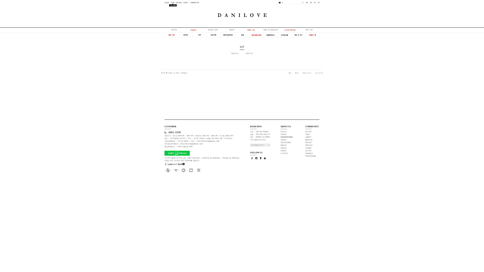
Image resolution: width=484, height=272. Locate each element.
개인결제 (308, 148)
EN (311, 3)
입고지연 (308, 150)
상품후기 (308, 137)
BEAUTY (232, 30)
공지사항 (308, 131)
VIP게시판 (308, 145)
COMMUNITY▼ (194, 3)
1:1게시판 (284, 153)
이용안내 (283, 140)
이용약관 (283, 134)
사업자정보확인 (285, 142)
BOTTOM (213, 35)
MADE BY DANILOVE (271, 30)
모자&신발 (284, 35)
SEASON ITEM (213, 30)
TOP (199, 35)
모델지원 (283, 148)
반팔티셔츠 (249, 53)
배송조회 (308, 142)
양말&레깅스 (270, 35)
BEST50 (174, 30)
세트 (242, 35)
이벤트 (307, 134)
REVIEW (179, 3)
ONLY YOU (309, 30)
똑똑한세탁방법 (310, 156)
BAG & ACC (298, 35)
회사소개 (283, 131)
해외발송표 (309, 153)
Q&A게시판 (308, 140)
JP (315, 3)
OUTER (185, 35)
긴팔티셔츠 (234, 53)
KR (307, 3)
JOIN (172, 3)
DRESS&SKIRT (228, 35)
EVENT (185, 3)
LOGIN (166, 3)
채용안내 (283, 145)
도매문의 (283, 150)
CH (319, 3)
